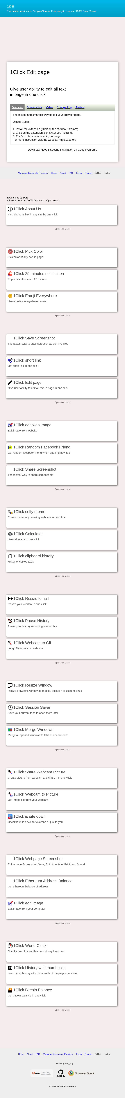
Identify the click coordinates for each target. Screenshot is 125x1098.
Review (79, 107)
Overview (17, 107)
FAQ (71, 173)
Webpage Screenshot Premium (33, 173)
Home (54, 173)
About (63, 173)
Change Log (64, 107)
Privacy (88, 173)
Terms (79, 173)
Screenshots (34, 107)
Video (49, 107)
